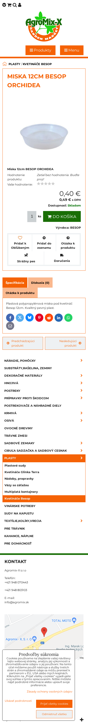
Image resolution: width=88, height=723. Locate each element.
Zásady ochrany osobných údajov (49, 691)
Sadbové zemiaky (19, 443)
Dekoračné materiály (23, 375)
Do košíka (63, 216)
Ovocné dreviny (18, 428)
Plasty (10, 458)
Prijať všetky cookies (54, 703)
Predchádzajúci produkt (23, 343)
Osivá (9, 420)
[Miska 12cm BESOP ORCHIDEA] (44, 127)
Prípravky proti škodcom (26, 398)
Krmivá (10, 413)
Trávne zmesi (15, 435)
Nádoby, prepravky (19, 478)
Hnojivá (11, 383)
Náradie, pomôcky (20, 360)
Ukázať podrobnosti (18, 700)
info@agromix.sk (17, 602)
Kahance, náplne (19, 536)
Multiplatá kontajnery (21, 491)
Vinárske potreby (19, 506)
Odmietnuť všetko (54, 714)
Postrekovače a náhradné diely (32, 405)
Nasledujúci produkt (67, 343)
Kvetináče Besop (17, 498)
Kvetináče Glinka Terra (22, 472)
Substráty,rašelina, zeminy (28, 368)
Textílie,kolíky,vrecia (23, 521)
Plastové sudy (15, 465)
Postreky (12, 390)
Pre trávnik (14, 528)
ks (39, 216)
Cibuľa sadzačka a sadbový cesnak (35, 450)
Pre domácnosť (18, 543)
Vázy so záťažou (17, 485)
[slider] (46, 183)
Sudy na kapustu (19, 513)
